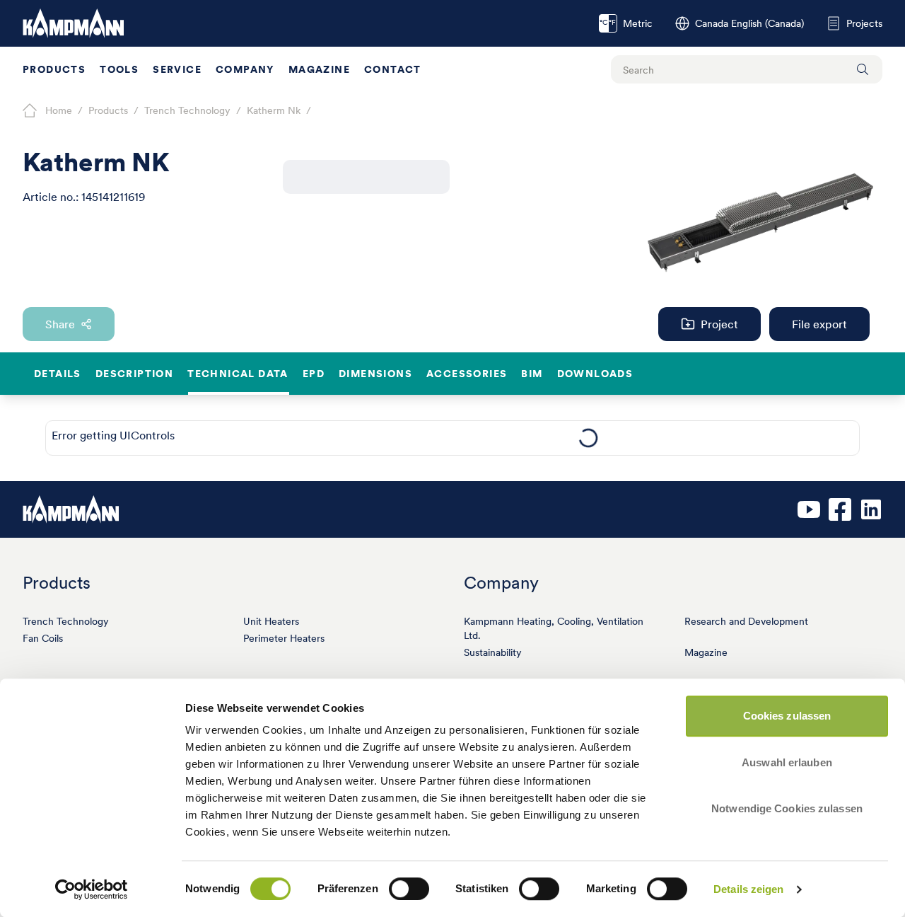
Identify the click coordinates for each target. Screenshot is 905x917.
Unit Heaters (271, 621)
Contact (392, 69)
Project (719, 324)
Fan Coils (43, 638)
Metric (626, 23)
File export (819, 324)
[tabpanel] (587, 438)
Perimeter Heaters (284, 638)
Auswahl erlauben (787, 762)
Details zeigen (748, 889)
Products (54, 69)
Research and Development (746, 621)
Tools (119, 69)
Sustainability (493, 652)
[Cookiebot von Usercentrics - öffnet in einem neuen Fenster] (91, 889)
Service (177, 69)
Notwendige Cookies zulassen (787, 808)
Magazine (319, 69)
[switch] (409, 888)
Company (245, 69)
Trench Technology (66, 621)
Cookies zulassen (787, 716)
